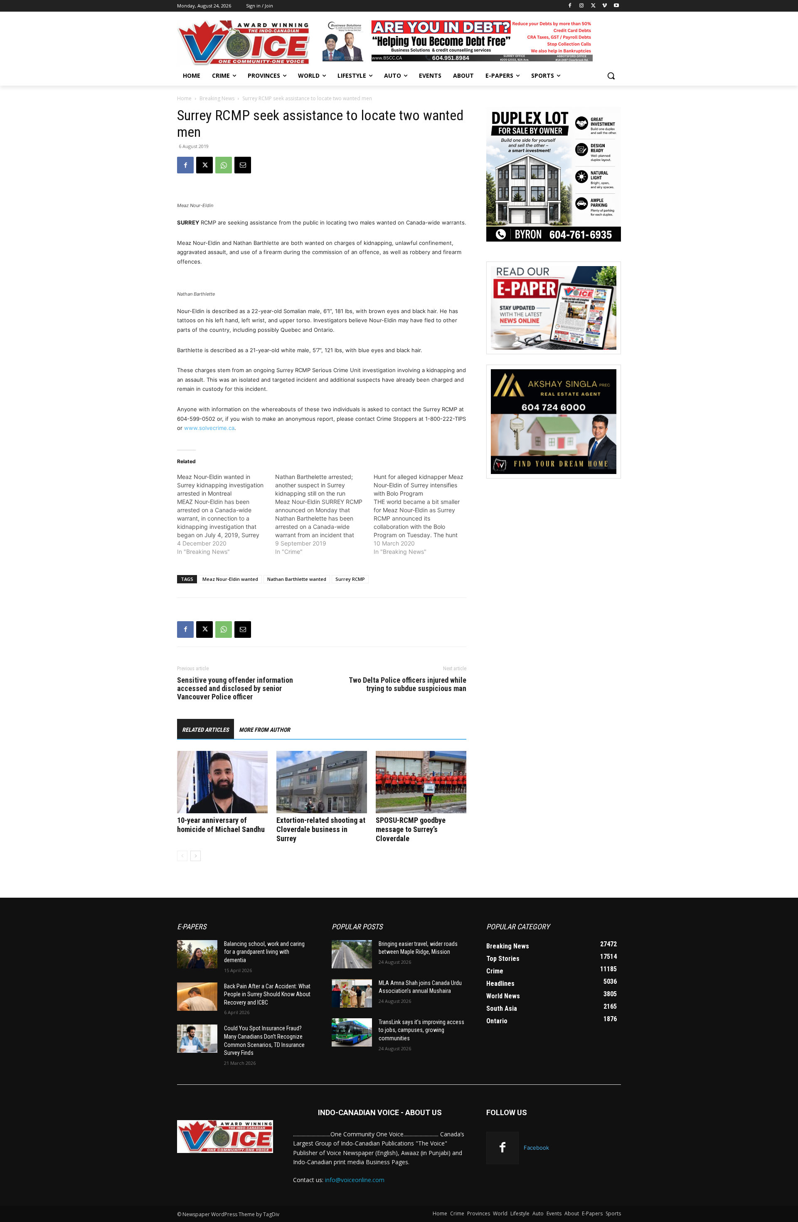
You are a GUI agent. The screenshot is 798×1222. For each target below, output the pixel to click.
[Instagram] (581, 6)
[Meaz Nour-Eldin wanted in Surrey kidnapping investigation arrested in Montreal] (226, 514)
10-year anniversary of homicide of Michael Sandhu (221, 825)
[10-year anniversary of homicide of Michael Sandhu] (222, 782)
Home (184, 98)
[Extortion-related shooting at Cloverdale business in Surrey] (321, 782)
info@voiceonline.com (354, 1180)
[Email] (242, 165)
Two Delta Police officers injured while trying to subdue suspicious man (407, 684)
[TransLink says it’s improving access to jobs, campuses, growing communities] (352, 1032)
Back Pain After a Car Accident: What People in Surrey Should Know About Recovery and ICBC (267, 994)
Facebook (536, 1147)
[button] (611, 76)
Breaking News (217, 98)
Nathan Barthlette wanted (296, 579)
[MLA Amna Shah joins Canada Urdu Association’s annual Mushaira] (352, 993)
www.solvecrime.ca (209, 428)
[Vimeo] (604, 6)
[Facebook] (570, 6)
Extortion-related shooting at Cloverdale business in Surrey (320, 829)
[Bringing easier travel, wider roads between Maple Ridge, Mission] (352, 954)
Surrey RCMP (350, 579)
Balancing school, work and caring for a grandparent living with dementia (264, 952)
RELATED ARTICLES (205, 729)
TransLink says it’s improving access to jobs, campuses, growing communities (421, 1030)
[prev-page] (182, 856)
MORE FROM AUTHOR (264, 729)
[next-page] (195, 856)
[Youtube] (616, 6)
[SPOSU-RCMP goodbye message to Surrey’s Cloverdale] (421, 782)
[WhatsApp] (223, 165)
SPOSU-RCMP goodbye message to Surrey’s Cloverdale (411, 829)
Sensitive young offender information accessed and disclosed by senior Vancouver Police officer (235, 688)
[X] (593, 6)
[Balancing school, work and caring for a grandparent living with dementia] (197, 954)
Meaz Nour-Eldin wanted (230, 579)
